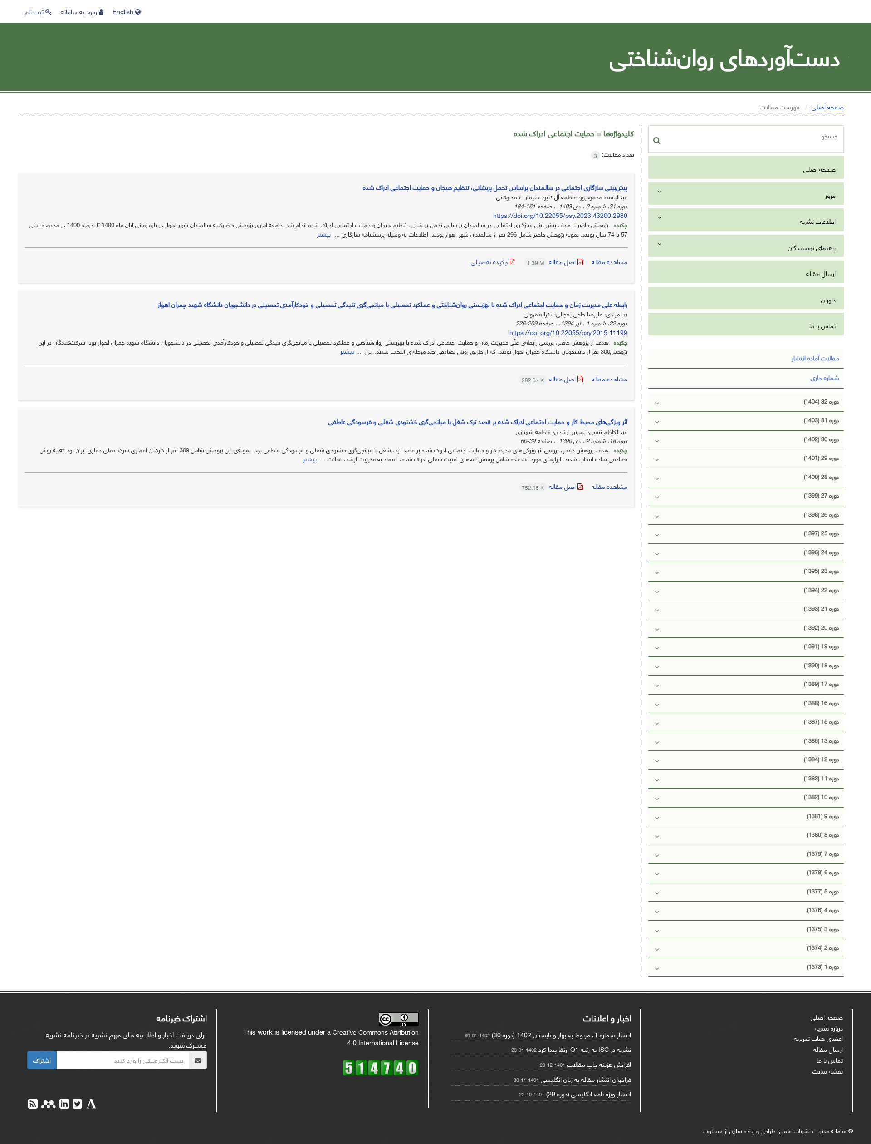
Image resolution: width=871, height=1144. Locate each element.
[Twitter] (76, 1104)
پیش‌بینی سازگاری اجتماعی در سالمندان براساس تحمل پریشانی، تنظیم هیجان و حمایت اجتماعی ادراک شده (495, 186)
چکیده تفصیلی (490, 261)
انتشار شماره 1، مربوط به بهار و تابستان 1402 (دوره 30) (561, 1034)
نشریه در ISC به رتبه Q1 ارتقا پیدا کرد (584, 1049)
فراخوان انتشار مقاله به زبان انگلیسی (586, 1079)
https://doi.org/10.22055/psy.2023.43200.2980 (560, 215)
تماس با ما (822, 325)
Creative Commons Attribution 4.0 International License (376, 1037)
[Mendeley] (48, 1104)
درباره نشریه (829, 1027)
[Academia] (90, 1104)
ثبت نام (35, 11)
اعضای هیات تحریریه (818, 1038)
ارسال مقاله (821, 273)
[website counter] (381, 1066)
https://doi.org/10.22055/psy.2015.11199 (568, 332)
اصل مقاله (552, 261)
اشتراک (42, 1059)
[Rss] (33, 1104)
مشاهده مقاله (609, 261)
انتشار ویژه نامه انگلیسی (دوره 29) (588, 1093)
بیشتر (324, 233)
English (124, 11)
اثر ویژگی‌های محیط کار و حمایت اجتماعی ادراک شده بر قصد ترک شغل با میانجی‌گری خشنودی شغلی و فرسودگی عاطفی (477, 421)
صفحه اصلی (828, 106)
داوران (828, 299)
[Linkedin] (63, 1104)
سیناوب (713, 1130)
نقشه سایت (827, 1070)
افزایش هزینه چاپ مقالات (599, 1064)
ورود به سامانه (80, 11)
